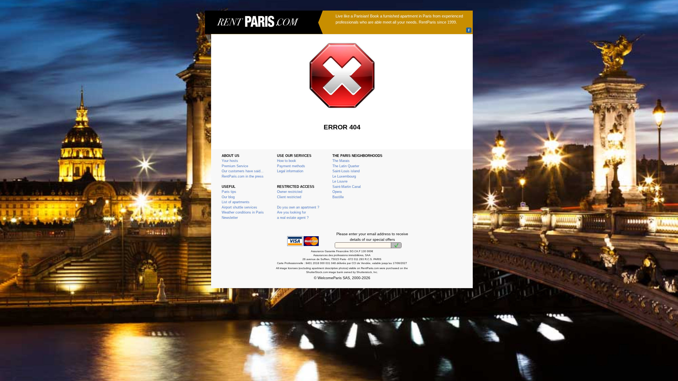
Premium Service (235, 166)
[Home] (264, 28)
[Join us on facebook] (468, 30)
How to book (286, 161)
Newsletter (230, 218)
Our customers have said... (243, 171)
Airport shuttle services (239, 207)
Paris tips (229, 192)
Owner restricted (289, 192)
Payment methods (291, 166)
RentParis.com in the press (243, 176)
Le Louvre (339, 181)
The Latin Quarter (345, 166)
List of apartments (235, 202)
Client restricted (289, 197)
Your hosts (230, 161)
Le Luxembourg (344, 176)
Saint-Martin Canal (346, 187)
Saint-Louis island (346, 171)
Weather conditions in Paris (243, 212)
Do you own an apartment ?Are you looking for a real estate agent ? (298, 212)
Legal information (290, 171)
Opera (337, 192)
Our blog (228, 197)
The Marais (341, 161)
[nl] (396, 245)
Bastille (338, 197)
